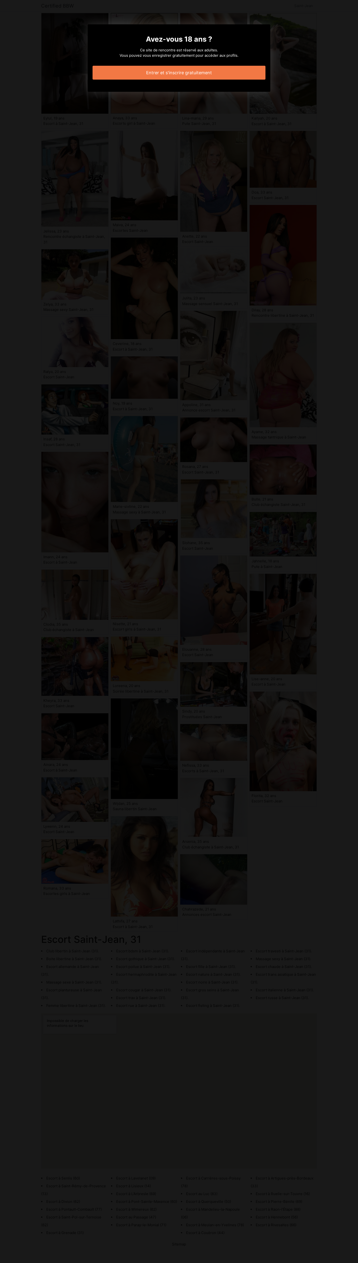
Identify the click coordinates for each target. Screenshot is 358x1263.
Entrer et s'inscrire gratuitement (179, 72)
